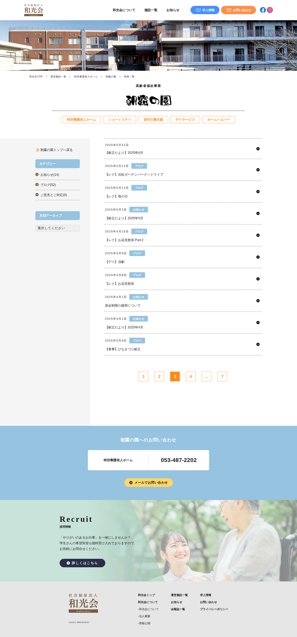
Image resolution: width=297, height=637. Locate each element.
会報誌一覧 (178, 609)
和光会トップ (146, 595)
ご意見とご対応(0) (53, 195)
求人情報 (205, 595)
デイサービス (185, 119)
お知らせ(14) (49, 174)
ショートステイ (119, 119)
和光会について (124, 10)
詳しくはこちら (85, 563)
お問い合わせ (208, 602)
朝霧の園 (111, 76)
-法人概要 (144, 616)
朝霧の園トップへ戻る (56, 150)
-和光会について (148, 609)
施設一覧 (150, 10)
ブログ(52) (48, 185)
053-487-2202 (179, 460)
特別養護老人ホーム (86, 76)
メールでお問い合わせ (151, 482)
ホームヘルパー (218, 119)
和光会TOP (36, 76)
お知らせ (172, 10)
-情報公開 (144, 623)
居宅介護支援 (153, 119)
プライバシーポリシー (214, 609)
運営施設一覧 (58, 76)
